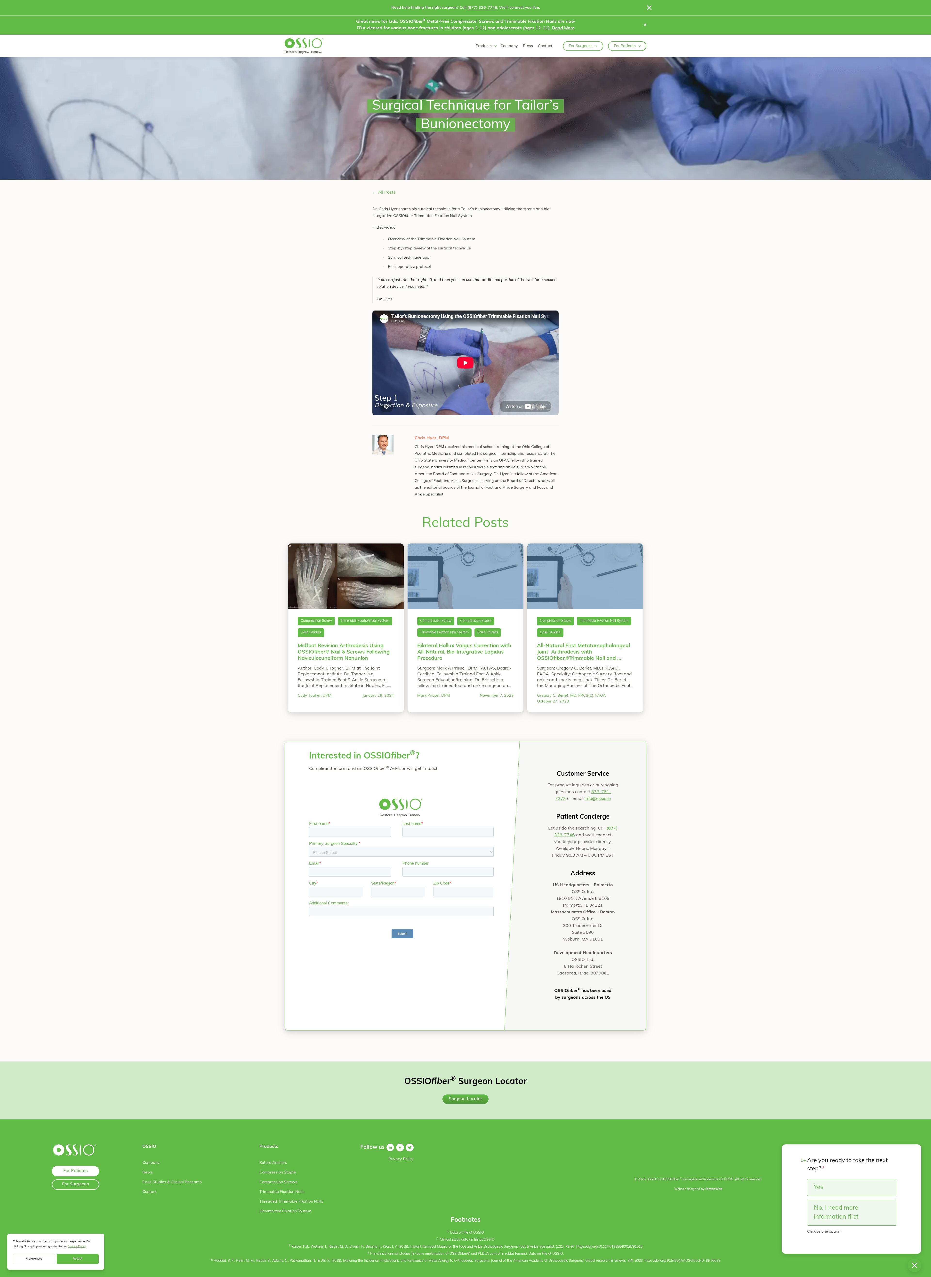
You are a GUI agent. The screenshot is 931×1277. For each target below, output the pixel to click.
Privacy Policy (401, 1159)
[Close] (649, 7)
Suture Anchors (273, 1163)
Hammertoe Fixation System (285, 1211)
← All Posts (383, 193)
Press (528, 46)
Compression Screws (278, 1182)
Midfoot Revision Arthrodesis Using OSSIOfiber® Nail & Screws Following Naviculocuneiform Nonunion (344, 652)
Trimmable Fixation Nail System (365, 621)
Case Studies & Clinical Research (172, 1182)
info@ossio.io (598, 799)
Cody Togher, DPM (314, 696)
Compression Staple (475, 621)
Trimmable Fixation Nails (282, 1192)
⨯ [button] (645, 25)
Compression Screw (316, 621)
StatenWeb (713, 1189)
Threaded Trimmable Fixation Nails (291, 1202)
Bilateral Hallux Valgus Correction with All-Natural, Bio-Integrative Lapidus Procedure (464, 652)
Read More (563, 28)
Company (509, 46)
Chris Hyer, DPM (432, 438)
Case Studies (311, 632)
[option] (851, 1187)
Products (484, 46)
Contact (545, 46)
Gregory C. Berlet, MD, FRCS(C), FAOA (571, 696)
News (147, 1172)
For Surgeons (581, 46)
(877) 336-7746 (482, 8)
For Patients (625, 46)
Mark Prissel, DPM (433, 696)
